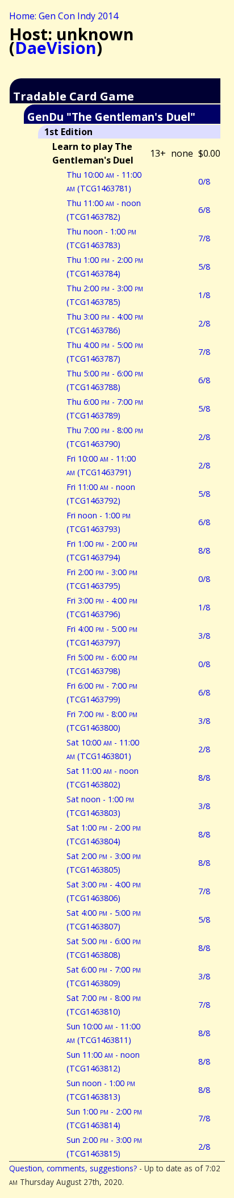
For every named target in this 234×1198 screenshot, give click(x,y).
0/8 (204, 181)
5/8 (204, 266)
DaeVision (56, 47)
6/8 (204, 209)
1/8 (204, 295)
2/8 (204, 323)
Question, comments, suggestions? (73, 1168)
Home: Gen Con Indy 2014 (63, 16)
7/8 (204, 238)
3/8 (204, 635)
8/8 (204, 550)
